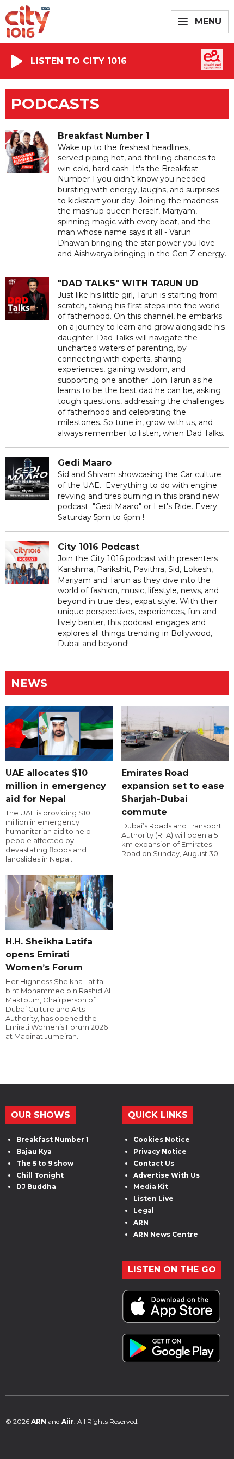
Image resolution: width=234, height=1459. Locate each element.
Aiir (67, 1421)
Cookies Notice (161, 1139)
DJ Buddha (36, 1186)
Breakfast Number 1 (104, 136)
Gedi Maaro (85, 463)
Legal (143, 1210)
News (29, 683)
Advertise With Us (166, 1175)
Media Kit (150, 1186)
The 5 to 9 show (44, 1163)
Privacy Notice (160, 1151)
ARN (141, 1222)
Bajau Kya (34, 1151)
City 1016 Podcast (98, 547)
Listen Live (153, 1198)
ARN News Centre (165, 1234)
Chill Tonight (40, 1175)
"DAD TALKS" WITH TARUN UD (128, 283)
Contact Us (153, 1163)
